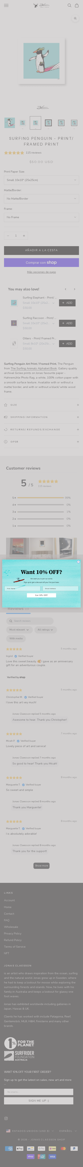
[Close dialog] (78, 562)
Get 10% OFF (41, 595)
